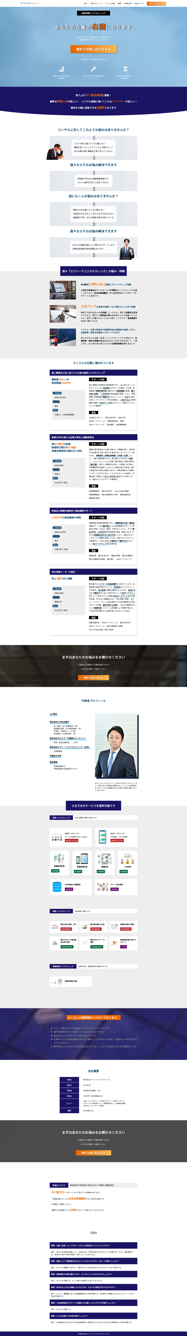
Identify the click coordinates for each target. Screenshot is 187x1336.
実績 (119, 3)
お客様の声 (128, 3)
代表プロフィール (96, 3)
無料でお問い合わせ (156, 3)
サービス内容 (110, 3)
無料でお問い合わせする (93, 49)
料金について (139, 3)
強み (85, 3)
